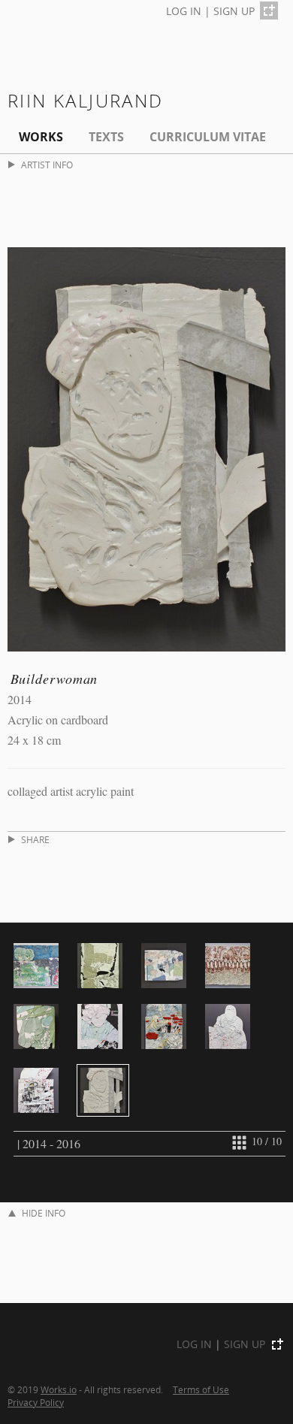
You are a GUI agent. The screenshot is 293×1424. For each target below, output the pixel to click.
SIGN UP (234, 11)
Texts (106, 136)
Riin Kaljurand (86, 100)
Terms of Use (201, 1389)
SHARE (35, 839)
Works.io (59, 1389)
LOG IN (183, 11)
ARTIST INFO (47, 165)
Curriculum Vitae (208, 136)
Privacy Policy (36, 1402)
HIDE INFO (43, 1213)
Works (41, 136)
